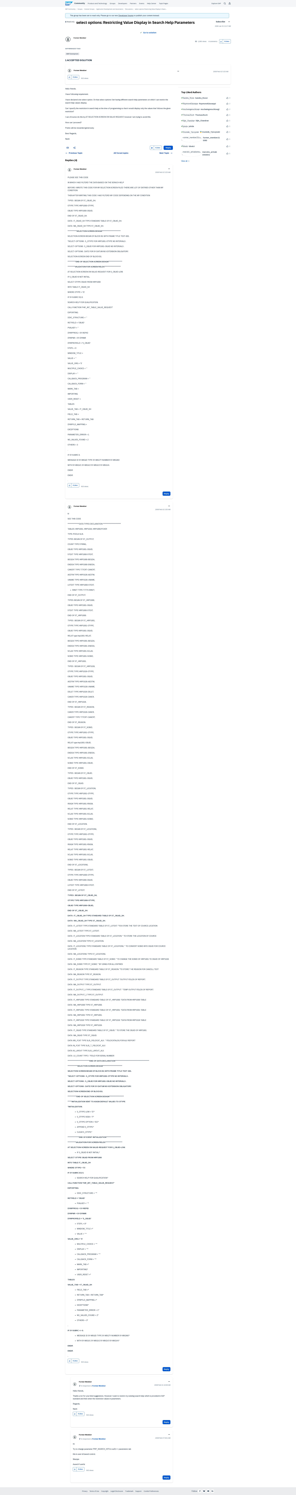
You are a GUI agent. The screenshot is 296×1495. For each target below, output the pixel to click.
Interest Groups (89, 9)
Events (141, 3)
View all (184, 161)
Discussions (129, 9)
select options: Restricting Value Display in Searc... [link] (150, 9)
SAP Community (70, 9)
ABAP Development (72, 54)
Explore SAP (216, 3)
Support (138, 1491)
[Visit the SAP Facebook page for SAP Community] (200, 1491)
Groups (112, 3)
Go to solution (149, 33)
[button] (221, 41)
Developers (122, 3)
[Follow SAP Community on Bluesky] (204, 1491)
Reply (166, 494)
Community (79, 3)
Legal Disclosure (117, 1491)
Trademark (129, 1491)
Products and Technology (97, 3)
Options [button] (228, 21)
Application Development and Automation (109, 9)
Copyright (104, 1491)
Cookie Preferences (151, 1491)
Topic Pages (163, 3)
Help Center (151, 3)
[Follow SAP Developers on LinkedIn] (212, 1491)
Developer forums (125, 16)
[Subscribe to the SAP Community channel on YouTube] (208, 1491)
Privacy (84, 1491)
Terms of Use (94, 1491)
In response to (93, 1386)
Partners (133, 3)
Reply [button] (168, 148)
